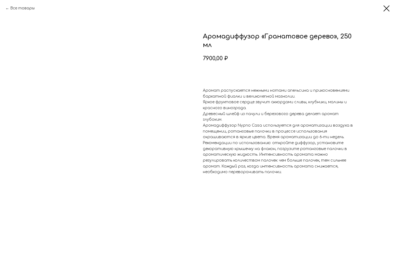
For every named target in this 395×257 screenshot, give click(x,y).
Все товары (22, 8)
